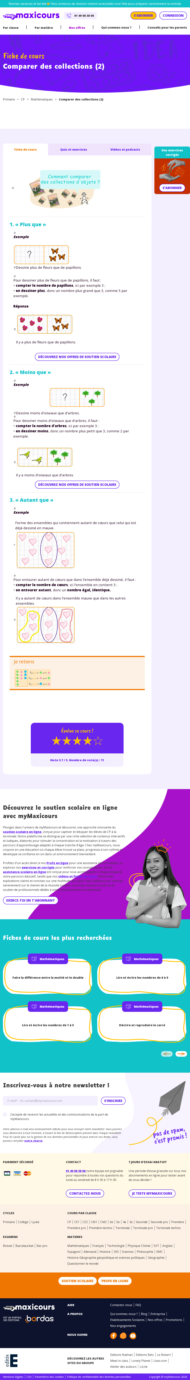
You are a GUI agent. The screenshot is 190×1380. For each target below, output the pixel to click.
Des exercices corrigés (172, 152)
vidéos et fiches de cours (77, 876)
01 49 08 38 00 (76, 1171)
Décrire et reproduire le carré (142, 1025)
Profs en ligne (57, 863)
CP (23, 99)
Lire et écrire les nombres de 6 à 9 (142, 978)
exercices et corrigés (38, 867)
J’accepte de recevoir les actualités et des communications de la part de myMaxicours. (59, 1116)
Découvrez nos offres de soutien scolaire (77, 357)
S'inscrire (113, 1100)
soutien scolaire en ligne (22, 832)
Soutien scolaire (77, 1281)
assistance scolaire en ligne (24, 872)
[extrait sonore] (13, 188)
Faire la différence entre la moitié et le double (47, 978)
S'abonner (172, 188)
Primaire (9, 99)
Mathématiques (42, 99)
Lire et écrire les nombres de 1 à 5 (48, 1025)
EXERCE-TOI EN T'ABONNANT (30, 900)
